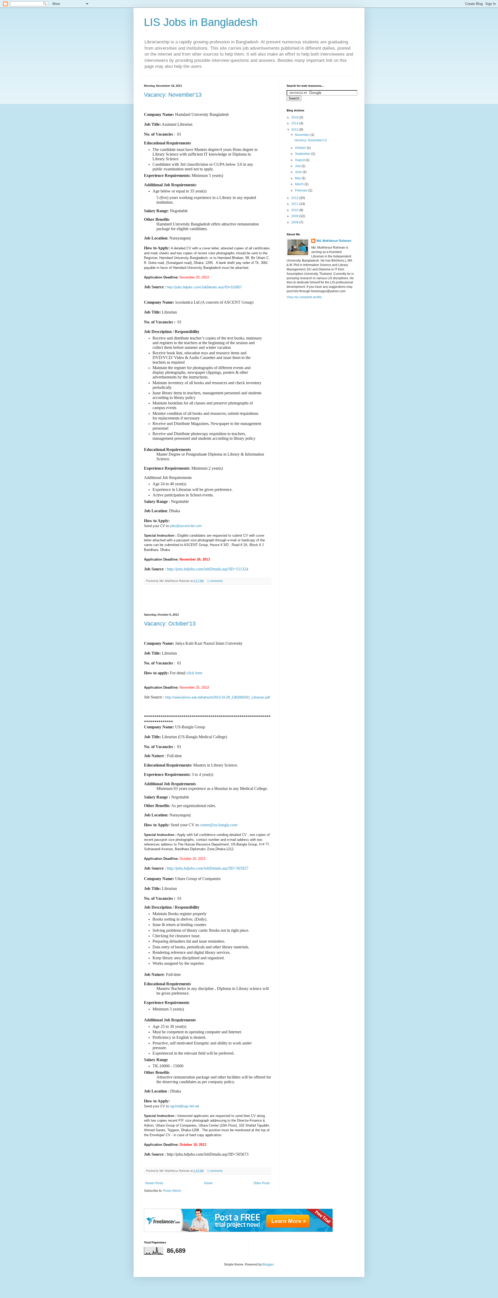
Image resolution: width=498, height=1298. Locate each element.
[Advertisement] (207, 599)
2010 (295, 210)
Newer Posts (154, 1183)
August (300, 160)
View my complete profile (304, 297)
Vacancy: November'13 (173, 94)
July (298, 166)
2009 (295, 216)
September (303, 154)
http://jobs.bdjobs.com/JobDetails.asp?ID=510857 (204, 287)
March (300, 184)
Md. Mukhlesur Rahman (333, 241)
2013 (295, 129)
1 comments (215, 580)
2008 (295, 222)
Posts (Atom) (172, 1191)
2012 (295, 198)
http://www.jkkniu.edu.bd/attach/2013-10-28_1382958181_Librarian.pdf (217, 697)
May (298, 178)
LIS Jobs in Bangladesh (201, 22)
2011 (295, 204)
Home (208, 1183)
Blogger (267, 1264)
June (299, 172)
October (301, 148)
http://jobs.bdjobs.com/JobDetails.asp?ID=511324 (207, 569)
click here (194, 673)
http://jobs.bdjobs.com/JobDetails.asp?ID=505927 (207, 868)
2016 (295, 117)
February (301, 190)
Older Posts (261, 1183)
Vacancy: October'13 (170, 623)
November (302, 135)
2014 (295, 123)
